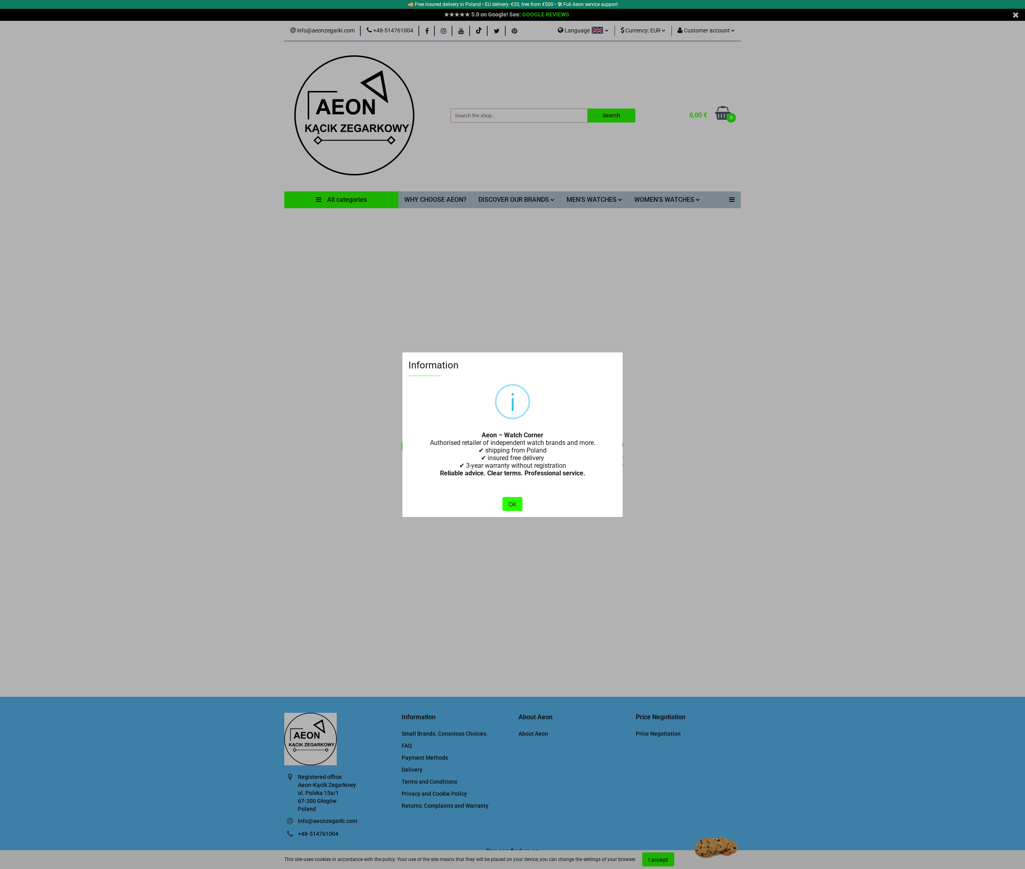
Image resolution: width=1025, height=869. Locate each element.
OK (512, 504)
